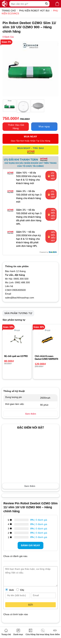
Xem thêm (55, 634)
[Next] (53, 68)
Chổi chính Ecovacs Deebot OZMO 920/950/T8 (46, 357)
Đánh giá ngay (30, 545)
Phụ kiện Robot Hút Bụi (34, 10)
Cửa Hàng (30, 634)
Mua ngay (44, 126)
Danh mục (18, 634)
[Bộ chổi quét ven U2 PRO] (17, 339)
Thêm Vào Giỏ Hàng (16, 127)
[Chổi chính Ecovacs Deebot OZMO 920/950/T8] (47, 339)
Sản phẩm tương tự (18, 313)
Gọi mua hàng (43, 634)
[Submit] (46, 4)
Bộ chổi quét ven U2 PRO (16, 356)
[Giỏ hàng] (57, 4)
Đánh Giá (8, 37)
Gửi (30, 604)
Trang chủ (6, 634)
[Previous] (8, 68)
